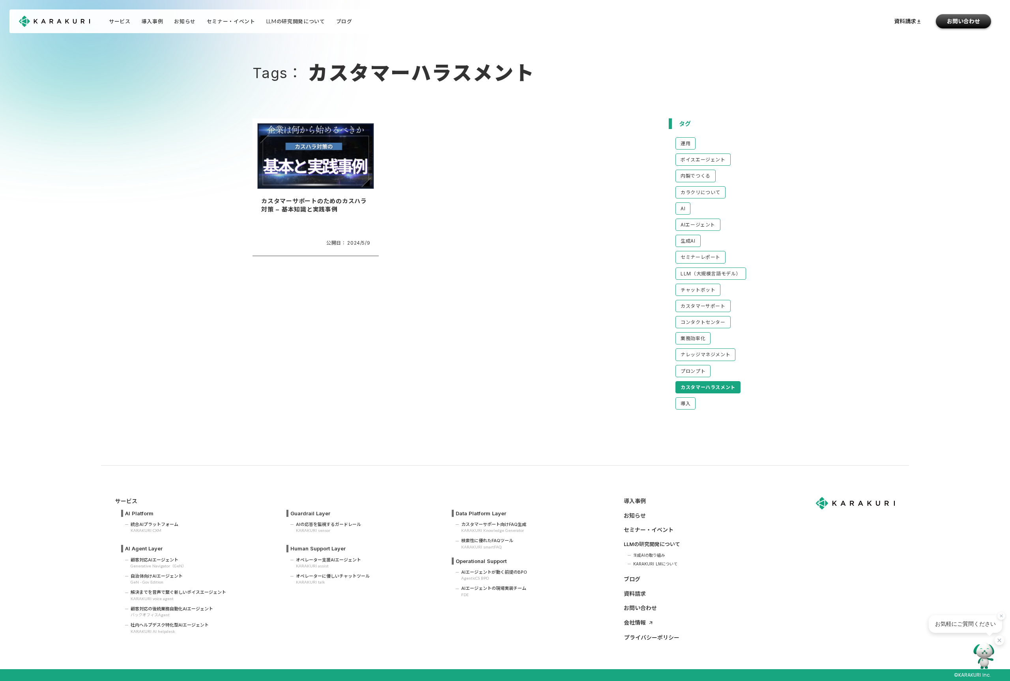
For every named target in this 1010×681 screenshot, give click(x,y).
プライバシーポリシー (651, 637)
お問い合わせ (963, 21)
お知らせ (185, 21)
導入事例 (152, 21)
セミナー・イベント (231, 21)
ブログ (632, 579)
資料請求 (635, 593)
